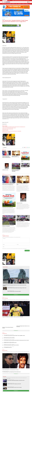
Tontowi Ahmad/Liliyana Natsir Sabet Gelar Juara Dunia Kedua (22, 326)
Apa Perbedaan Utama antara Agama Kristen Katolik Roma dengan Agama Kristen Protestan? (16, 340)
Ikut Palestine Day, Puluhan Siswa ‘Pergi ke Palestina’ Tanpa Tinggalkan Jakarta (14, 335)
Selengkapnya (16, 294)
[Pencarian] (29, 2)
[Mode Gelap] (27, 2)
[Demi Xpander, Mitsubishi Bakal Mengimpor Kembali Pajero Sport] (5, 380)
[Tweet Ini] (24, 147)
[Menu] (2, 2)
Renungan (3, 19)
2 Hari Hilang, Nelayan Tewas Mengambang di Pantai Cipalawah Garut (11, 371)
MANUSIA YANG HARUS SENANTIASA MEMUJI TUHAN (15, 156)
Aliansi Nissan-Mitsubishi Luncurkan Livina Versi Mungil (14, 387)
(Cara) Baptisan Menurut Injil (8, 347)
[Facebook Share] (22, 147)
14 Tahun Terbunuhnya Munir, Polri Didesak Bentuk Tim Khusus (10, 369)
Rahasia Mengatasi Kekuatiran (6, 132)
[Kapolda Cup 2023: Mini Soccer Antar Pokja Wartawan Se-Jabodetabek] (16, 166)
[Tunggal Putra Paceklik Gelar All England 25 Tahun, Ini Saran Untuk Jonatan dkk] (16, 308)
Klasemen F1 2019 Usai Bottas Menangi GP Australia (7, 327)
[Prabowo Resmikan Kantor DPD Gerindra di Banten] (5, 291)
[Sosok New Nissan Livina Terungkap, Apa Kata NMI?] (5, 384)
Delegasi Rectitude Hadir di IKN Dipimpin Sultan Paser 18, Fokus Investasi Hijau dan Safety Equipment (14, 285)
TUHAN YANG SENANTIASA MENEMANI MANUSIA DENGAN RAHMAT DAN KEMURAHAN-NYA (6, 157)
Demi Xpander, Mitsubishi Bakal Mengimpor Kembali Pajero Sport (15, 380)
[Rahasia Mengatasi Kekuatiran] (25, 165)
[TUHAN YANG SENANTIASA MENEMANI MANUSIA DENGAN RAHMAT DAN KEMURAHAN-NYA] (6, 153)
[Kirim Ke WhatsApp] (29, 147)
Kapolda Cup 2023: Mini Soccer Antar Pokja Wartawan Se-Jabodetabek (11, 131)
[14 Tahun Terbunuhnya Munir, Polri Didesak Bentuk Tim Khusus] (16, 360)
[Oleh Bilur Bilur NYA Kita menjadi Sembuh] (25, 155)
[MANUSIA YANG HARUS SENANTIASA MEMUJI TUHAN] (16, 153)
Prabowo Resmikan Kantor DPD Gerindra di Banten (14, 291)
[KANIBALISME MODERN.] (6, 166)
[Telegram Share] (27, 147)
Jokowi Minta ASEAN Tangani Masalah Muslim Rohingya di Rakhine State (16, 287)
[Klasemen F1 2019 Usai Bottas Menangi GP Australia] (9, 322)
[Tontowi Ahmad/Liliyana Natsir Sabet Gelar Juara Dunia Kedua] (23, 321)
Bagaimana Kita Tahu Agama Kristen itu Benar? (10, 342)
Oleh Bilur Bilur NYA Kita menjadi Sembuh (25, 161)
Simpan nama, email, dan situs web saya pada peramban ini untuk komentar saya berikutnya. (15, 248)
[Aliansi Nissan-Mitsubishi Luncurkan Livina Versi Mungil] (5, 387)
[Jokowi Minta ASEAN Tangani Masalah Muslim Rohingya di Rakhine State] (5, 288)
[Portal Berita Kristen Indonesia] (7, 2)
